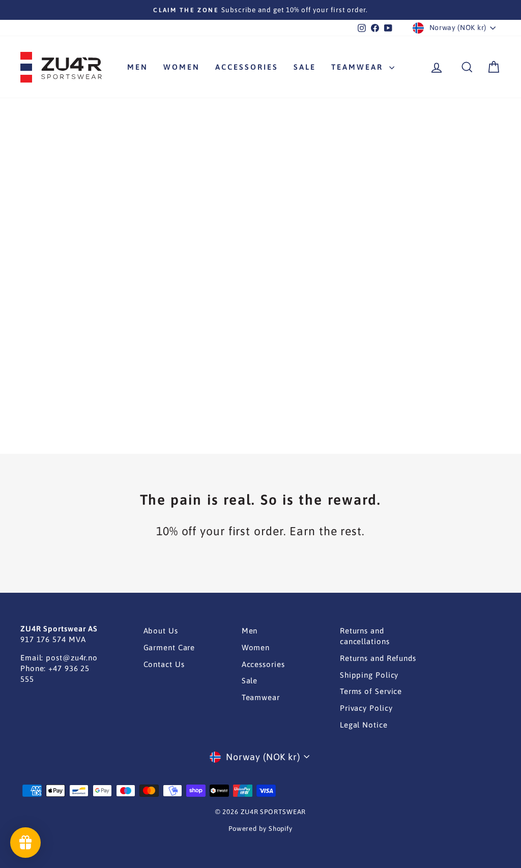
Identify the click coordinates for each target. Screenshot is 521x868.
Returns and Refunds (378, 658)
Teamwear (359, 67)
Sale (305, 67)
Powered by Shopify (260, 828)
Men (137, 67)
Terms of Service (371, 691)
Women (181, 67)
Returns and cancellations (365, 636)
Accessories (246, 67)
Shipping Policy (369, 675)
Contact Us (164, 664)
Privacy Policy (366, 708)
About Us (160, 630)
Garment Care (169, 647)
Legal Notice (364, 724)
